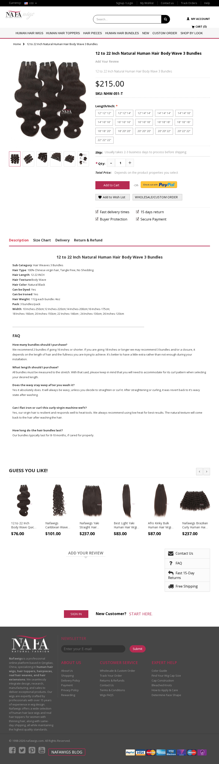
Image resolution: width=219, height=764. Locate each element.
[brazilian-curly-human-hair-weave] (195, 500)
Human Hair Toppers (63, 33)
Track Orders (189, 3)
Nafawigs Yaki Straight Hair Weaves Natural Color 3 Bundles (91, 529)
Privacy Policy (70, 690)
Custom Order (164, 33)
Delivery (62, 240)
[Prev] (199, 471)
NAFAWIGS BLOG (66, 752)
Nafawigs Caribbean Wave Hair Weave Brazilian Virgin (56, 529)
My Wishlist (147, 3)
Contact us (167, 3)
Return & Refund (88, 240)
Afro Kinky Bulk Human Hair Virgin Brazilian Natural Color (160, 529)
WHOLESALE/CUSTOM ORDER (156, 197)
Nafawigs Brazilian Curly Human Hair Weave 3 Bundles (195, 527)
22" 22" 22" (104, 140)
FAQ (179, 563)
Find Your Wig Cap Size (166, 675)
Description (19, 240)
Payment (67, 685)
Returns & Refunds (112, 680)
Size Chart (42, 240)
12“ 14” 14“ (144, 113)
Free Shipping (187, 586)
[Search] (165, 19)
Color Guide (159, 671)
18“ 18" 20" (104, 131)
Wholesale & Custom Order (117, 671)
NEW (145, 33)
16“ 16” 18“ (144, 122)
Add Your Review (107, 61)
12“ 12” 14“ (124, 113)
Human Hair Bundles (122, 33)
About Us (67, 671)
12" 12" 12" (104, 113)
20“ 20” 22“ (164, 131)
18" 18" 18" (184, 122)
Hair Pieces (92, 33)
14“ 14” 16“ (184, 113)
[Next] (206, 471)
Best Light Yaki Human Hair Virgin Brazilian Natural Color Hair (126, 529)
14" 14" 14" (164, 113)
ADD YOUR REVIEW (85, 553)
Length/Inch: (106, 106)
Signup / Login (124, 3)
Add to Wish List (113, 197)
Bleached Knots (162, 685)
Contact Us (184, 553)
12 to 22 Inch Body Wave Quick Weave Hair (23, 527)
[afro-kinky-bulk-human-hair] (161, 500)
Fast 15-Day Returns (181, 575)
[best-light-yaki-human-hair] (127, 500)
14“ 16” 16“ (104, 122)
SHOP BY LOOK (192, 33)
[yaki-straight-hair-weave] (92, 500)
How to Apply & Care (165, 690)
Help (207, 3)
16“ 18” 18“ (163, 122)
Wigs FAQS (107, 695)
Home (17, 44)
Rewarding (68, 695)
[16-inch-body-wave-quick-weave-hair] (24, 500)
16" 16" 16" (124, 122)
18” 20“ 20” (124, 131)
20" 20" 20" (144, 131)
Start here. (140, 613)
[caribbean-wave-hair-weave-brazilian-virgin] (58, 500)
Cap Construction (163, 680)
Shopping (67, 675)
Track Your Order (111, 675)
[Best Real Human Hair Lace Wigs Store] (20, 15)
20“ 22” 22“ (184, 131)
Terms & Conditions (112, 690)
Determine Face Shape (166, 695)
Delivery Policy (70, 680)
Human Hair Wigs (29, 33)
